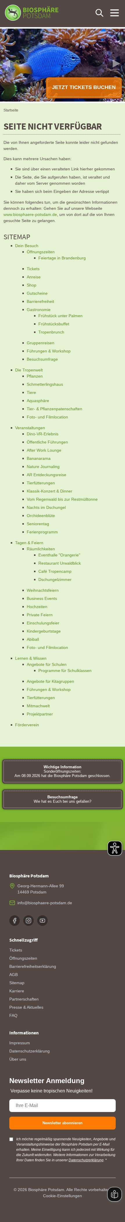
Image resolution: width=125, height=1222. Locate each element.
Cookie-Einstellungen (62, 1195)
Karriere (16, 991)
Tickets (15, 950)
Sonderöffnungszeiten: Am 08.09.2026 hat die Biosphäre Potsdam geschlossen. (62, 771)
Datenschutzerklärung (29, 1051)
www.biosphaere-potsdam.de (30, 214)
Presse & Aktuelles (26, 1007)
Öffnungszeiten (23, 958)
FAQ (13, 1015)
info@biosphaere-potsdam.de (44, 902)
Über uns (17, 1059)
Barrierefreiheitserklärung (32, 966)
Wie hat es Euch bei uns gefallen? (62, 799)
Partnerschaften (24, 999)
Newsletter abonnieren (62, 1123)
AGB (13, 974)
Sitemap (16, 982)
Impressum (19, 1043)
